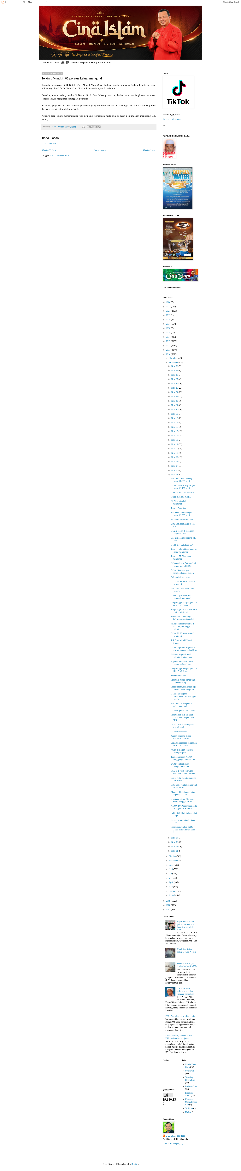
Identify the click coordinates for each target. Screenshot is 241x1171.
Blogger (134, 1164)
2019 (168, 315)
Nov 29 (175, 370)
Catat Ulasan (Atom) (59, 155)
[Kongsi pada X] (93, 126)
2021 (168, 311)
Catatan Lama (149, 150)
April (171, 882)
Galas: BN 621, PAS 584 (182, 545)
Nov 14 (175, 435)
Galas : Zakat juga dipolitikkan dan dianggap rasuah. (183, 696)
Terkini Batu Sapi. (179, 508)
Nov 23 (175, 396)
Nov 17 (175, 422)
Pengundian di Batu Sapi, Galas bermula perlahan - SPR (183, 717)
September (174, 860)
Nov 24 (175, 392)
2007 (168, 909)
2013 (168, 341)
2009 (168, 901)
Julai (171, 869)
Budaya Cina (191, 1086)
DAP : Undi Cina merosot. (182, 492)
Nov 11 (174, 448)
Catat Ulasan (50, 143)
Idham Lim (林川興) (175, 1136)
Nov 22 (175, 401)
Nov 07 (175, 466)
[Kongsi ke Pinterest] (99, 126)
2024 (168, 302)
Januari (172, 895)
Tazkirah (189, 1108)
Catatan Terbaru (49, 150)
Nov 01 (175, 851)
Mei (171, 878)
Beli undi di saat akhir (180, 577)
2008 (168, 905)
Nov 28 (175, 375)
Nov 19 (175, 414)
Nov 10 (175, 453)
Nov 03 (175, 842)
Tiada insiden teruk (179, 675)
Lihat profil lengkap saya (174, 1143)
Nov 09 (175, 457)
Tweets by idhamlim (171, 119)
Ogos (171, 865)
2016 (168, 328)
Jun (170, 873)
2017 (168, 324)
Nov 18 (175, 418)
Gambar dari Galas (179, 731)
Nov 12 (175, 444)
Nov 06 (175, 470)
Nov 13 (175, 440)
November (174, 362)
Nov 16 (175, 427)
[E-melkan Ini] (88, 126)
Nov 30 (175, 366)
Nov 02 (175, 846)
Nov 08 (175, 461)
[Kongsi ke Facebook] (96, 126)
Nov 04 (175, 838)
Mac (171, 886)
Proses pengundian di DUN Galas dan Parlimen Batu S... (183, 829)
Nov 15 (175, 431)
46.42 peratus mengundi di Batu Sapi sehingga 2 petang (182, 626)
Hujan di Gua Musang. (181, 497)
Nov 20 (175, 409)
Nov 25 (175, 388)
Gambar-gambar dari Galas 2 (183, 710)
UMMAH (189, 1071)
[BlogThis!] (91, 126)
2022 (168, 306)
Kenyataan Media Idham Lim (191, 1102)
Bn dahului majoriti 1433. (182, 519)
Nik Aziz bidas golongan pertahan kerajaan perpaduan (185, 991)
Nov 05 (175, 474)
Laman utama (100, 150)
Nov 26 (175, 383)
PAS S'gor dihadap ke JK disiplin (180, 1016)
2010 (168, 354)
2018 (168, 319)
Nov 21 (175, 405)
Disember (173, 358)
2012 (168, 345)
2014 (168, 337)
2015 (168, 332)
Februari (173, 891)
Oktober (172, 856)
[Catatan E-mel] (83, 127)
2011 (168, 350)
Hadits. (188, 1112)
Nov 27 (175, 379)
